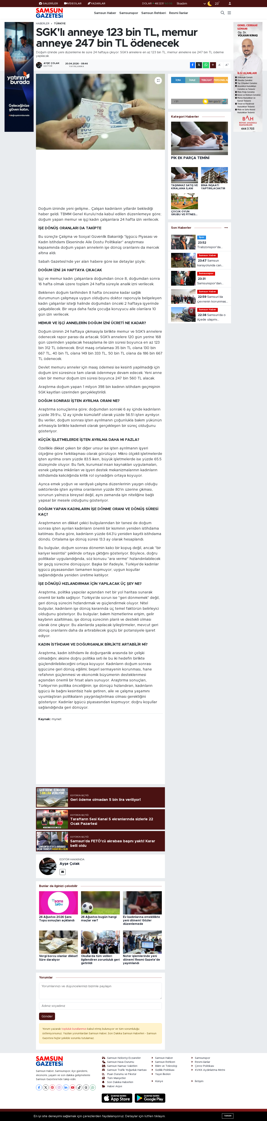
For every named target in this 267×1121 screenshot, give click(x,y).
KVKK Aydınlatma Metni (210, 1070)
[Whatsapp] (93, 1087)
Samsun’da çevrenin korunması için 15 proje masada (212, 299)
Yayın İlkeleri (163, 1074)
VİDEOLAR (74, 3)
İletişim (199, 1081)
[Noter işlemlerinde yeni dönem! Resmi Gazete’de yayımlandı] (142, 941)
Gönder (47, 1016)
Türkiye (60, 23)
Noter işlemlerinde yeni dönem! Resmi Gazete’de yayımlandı (141, 959)
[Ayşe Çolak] (47, 866)
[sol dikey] (19, 76)
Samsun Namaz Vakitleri (122, 1066)
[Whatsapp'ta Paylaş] (206, 65)
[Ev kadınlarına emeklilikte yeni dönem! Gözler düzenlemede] (142, 902)
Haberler (42, 23)
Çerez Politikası (204, 1066)
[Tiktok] (79, 1087)
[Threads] (86, 1087)
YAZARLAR (97, 3)
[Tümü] (226, 227)
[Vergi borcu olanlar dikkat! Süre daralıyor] (58, 941)
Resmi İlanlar (178, 13)
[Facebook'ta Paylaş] (192, 65)
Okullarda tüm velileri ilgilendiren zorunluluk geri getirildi (100, 959)
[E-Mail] (63, 872)
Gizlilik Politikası (164, 1070)
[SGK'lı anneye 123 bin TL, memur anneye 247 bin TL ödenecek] (100, 111)
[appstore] (117, 1098)
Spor (202, 237)
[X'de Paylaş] (199, 65)
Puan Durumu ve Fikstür (121, 1074)
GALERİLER (50, 3)
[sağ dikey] (247, 76)
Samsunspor (128, 13)
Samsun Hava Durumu (120, 1062)
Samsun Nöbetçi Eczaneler (124, 1058)
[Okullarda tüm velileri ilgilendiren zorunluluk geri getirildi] (100, 941)
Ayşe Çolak (70, 864)
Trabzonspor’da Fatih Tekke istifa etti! (210, 245)
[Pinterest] (52, 1087)
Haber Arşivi (114, 1086)
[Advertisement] (100, 177)
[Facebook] (39, 1087)
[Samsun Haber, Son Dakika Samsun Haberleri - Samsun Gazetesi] (49, 13)
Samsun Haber (105, 13)
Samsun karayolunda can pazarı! (209, 263)
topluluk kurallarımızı (74, 1029)
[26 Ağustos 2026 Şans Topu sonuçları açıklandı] (58, 902)
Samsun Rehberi (153, 13)
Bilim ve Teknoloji (166, 1066)
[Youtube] (73, 1087)
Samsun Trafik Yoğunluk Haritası (127, 1070)
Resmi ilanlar (202, 1062)
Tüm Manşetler (116, 1078)
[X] (46, 1087)
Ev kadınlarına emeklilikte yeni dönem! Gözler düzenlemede (141, 920)
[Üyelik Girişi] (228, 3)
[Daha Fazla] (213, 65)
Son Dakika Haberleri (120, 1082)
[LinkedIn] (66, 1087)
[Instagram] (59, 1087)
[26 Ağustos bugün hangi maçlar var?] (100, 902)
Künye (159, 1081)
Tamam (227, 1116)
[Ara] (222, 13)
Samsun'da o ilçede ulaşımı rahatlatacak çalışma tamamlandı (212, 317)
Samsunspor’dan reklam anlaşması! (210, 281)
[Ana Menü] (229, 13)
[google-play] (150, 1098)
